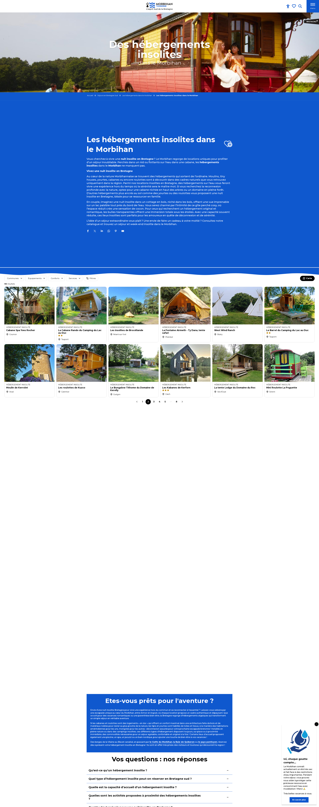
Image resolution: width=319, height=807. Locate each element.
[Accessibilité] (287, 6)
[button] (300, 6)
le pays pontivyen (207, 742)
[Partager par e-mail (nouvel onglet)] (122, 231)
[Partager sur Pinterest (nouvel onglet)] (116, 231)
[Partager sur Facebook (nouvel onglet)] (88, 231)
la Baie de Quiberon (184, 742)
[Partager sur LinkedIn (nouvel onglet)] (102, 231)
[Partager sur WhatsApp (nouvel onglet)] (109, 231)
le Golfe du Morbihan (161, 742)
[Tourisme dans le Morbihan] (159, 6)
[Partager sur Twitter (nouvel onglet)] (95, 231)
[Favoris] (294, 6)
